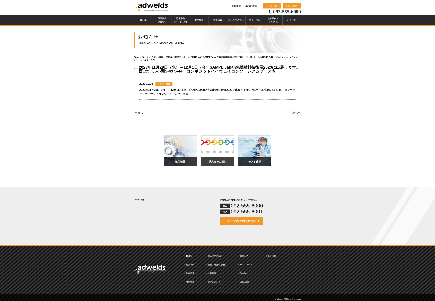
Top (136, 57)
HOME (143, 20)
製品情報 (199, 20)
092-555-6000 (247, 205)
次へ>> (296, 113)
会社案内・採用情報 (273, 20)
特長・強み (254, 20)
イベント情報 (157, 57)
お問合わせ (291, 6)
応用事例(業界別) (162, 20)
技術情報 (217, 20)
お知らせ (291, 20)
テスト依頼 (271, 6)
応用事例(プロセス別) (180, 20)
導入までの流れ (236, 20)
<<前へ (138, 113)
